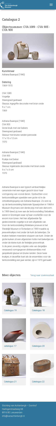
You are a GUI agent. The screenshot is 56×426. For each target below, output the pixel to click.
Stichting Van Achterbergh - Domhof (8, 4)
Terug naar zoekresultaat (42, 275)
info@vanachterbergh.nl (13, 416)
